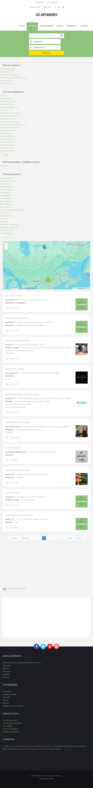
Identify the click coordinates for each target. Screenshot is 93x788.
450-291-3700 (13, 384)
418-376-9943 (13, 412)
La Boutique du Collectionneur (19, 515)
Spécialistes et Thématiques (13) (15, 78)
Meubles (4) (7, 195)
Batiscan (6, 668)
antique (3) (7, 198)
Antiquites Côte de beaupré (17, 422)
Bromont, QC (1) (8, 148)
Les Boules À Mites (14, 296)
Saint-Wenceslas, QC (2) (11, 127)
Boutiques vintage (12, 348)
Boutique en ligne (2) (10, 227)
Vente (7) (6, 184)
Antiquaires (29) (8, 69)
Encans (5, 700)
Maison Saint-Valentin (15, 369)
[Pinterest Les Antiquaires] (63, 7)
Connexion (40, 2)
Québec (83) (7, 98)
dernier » (79, 538)
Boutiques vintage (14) (11, 75)
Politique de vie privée (11, 732)
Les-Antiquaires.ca (17, 588)
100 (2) (5, 166)
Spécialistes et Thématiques (15, 303)
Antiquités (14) (8, 178)
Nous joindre (7, 726)
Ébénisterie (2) (8, 230)
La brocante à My (13, 448)
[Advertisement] (46, 563)
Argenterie (35, 325)
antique (30, 348)
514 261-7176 (13, 505)
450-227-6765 (13, 483)
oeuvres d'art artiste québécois (45, 348)
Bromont (6, 677)
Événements (72, 26)
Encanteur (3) (7, 204)
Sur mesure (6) (8, 190)
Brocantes (9, 401)
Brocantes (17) (8, 72)
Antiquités (20, 325)
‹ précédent (24, 538)
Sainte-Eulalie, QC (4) (10, 107)
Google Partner (55, 749)
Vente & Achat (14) (9, 181)
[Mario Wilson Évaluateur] (44, 247)
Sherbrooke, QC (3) (10, 116)
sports (38, 429)
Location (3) (7, 207)
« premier (13, 538)
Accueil (21, 26)
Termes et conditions (10, 729)
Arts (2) (5, 221)
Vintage (24, 348)
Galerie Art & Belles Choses (17, 340)
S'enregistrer (53, 2)
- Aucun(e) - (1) (8, 133)
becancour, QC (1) (9, 142)
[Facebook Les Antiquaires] (54, 7)
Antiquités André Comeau (16, 318)
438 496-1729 (13, 359)
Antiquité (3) (7, 201)
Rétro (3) (6, 213)
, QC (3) (5, 110)
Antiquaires (9, 325)
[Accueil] (46, 14)
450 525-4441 (13, 308)
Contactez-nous (34, 7)
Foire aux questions (10, 720)
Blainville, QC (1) (8, 145)
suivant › (70, 538)
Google (87, 288)
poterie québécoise (19, 350)
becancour (7, 671)
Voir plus (6, 155)
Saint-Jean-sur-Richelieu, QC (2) (14, 125)
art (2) (5, 219)
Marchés (8, 522)
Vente (32, 500)
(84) (4, 96)
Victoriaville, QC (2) (9, 130)
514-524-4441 (13, 330)
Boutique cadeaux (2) (10, 224)
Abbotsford (7, 665)
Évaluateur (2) (8, 233)
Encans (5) (6, 80)
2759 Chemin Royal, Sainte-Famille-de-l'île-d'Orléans (22, 663)
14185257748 (13, 438)
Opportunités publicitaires (12, 723)
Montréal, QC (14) (9, 101)
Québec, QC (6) (8, 104)
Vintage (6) (7, 193)
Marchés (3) (7, 83)
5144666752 (13, 460)
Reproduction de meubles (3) (13, 210)
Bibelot (42, 325)
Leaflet (75, 288)
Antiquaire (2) (8, 216)
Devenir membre (46, 26)
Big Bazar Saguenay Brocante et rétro (22, 394)
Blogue (60, 26)
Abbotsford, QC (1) (9, 136)
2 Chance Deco (12, 493)
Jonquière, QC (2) (9, 119)
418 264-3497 (13, 527)
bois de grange (21, 429)
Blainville (6, 674)
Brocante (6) (7, 187)
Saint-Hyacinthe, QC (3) (11, 113)
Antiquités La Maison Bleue (17, 470)
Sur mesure (25, 500)
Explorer (32, 26)
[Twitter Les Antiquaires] (59, 7)
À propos (84, 26)
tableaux (30, 350)
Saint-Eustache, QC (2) (11, 122)
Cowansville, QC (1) (10, 151)
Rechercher (46, 53)
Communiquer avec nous (17, 749)
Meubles (27, 325)
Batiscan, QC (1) (8, 139)
